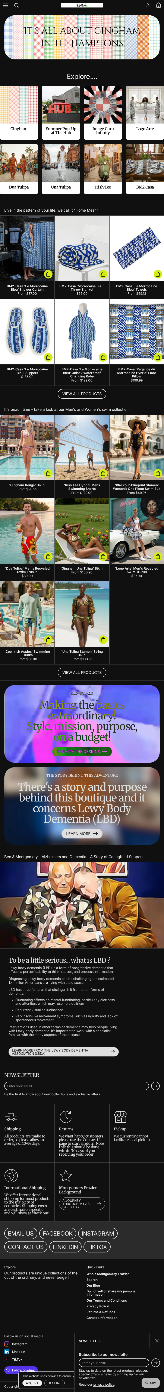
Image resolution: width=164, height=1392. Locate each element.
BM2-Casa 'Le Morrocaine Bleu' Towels (137, 257)
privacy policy (103, 1384)
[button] (16, 5)
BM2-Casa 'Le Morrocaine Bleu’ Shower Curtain (27, 257)
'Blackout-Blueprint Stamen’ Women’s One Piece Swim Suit (137, 456)
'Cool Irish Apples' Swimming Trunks (27, 622)
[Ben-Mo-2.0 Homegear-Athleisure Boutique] (82, 5)
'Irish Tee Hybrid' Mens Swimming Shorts (82, 456)
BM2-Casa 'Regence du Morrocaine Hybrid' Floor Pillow (137, 342)
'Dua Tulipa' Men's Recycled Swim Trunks (27, 539)
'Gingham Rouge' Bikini (27, 456)
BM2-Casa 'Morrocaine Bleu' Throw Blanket (82, 257)
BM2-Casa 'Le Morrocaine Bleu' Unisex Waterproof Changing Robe (82, 342)
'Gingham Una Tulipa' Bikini (82, 539)
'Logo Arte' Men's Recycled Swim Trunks (137, 539)
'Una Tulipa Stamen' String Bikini (82, 622)
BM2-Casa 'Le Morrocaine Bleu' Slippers (27, 342)
